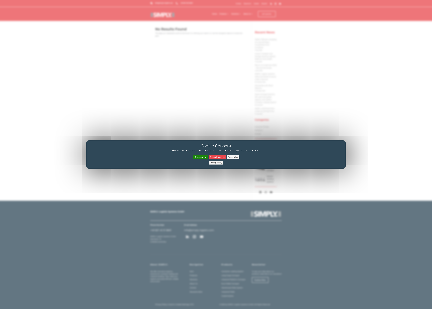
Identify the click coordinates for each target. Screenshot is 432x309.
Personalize (233, 157)
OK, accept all (201, 157)
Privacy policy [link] (216, 163)
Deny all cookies (217, 157)
